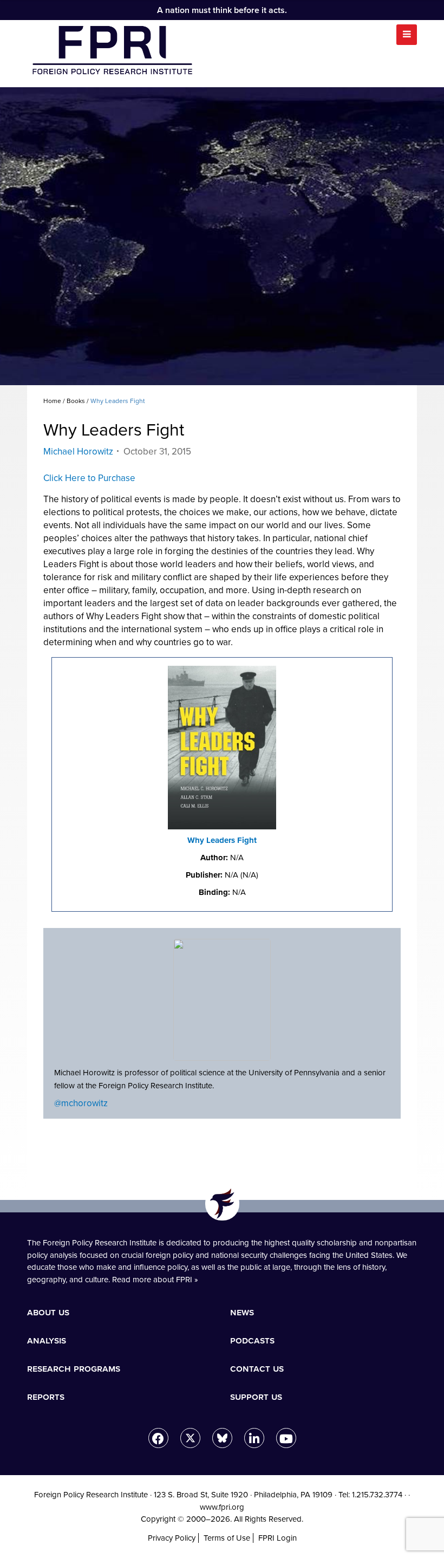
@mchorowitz (81, 1103)
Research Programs (73, 1368)
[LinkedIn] (254, 1438)
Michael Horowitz (78, 451)
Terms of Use (227, 1538)
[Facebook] (158, 1438)
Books (76, 401)
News (242, 1312)
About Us (48, 1312)
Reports (45, 1397)
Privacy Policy (171, 1538)
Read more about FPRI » (155, 1279)
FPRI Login (277, 1538)
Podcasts (252, 1340)
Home (52, 401)
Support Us (256, 1397)
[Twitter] (190, 1438)
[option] (222, 236)
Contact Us (257, 1368)
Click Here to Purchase (89, 478)
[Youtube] (286, 1438)
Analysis (46, 1340)
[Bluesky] (222, 1438)
